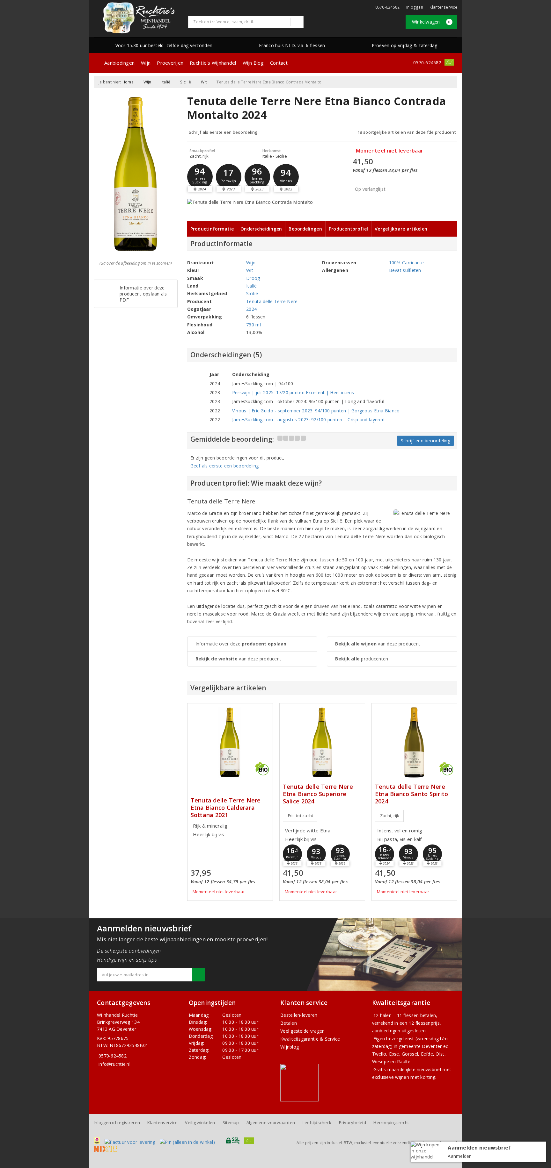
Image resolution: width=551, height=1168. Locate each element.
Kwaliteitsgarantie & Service (310, 1039)
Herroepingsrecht (391, 1122)
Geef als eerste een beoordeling (224, 466)
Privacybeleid (352, 1122)
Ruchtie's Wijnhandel (213, 63)
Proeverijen (170, 63)
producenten (361, 659)
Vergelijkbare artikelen (401, 229)
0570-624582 (387, 7)
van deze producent (238, 659)
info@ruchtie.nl (114, 1064)
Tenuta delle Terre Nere (272, 301)
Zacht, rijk (390, 815)
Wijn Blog (253, 63)
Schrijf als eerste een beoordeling (223, 132)
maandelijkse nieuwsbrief (414, 1069)
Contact (279, 63)
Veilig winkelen (200, 1122)
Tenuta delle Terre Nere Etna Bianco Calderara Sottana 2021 (226, 808)
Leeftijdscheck (317, 1122)
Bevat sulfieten (405, 270)
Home (128, 82)
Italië (166, 82)
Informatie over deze (241, 644)
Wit (204, 82)
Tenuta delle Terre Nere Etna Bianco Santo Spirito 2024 (411, 794)
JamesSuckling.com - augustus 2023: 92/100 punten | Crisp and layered (308, 420)
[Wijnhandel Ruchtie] (138, 17)
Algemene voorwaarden (270, 1122)
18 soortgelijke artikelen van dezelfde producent (406, 132)
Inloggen (414, 7)
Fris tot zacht (300, 815)
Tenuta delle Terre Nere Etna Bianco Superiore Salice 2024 (318, 794)
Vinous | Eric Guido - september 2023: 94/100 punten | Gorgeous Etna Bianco (316, 411)
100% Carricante (406, 263)
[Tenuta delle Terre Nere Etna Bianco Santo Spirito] (414, 742)
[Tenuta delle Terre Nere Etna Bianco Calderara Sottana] (230, 742)
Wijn (146, 63)
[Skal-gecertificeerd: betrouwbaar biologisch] (449, 62)
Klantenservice (443, 7)
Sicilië (185, 82)
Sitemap (231, 1122)
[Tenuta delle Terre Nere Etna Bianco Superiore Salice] (322, 742)
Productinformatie (212, 229)
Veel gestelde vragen (302, 1031)
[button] (200, 176)
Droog (253, 278)
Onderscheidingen (261, 229)
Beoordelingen (305, 229)
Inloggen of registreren (117, 1122)
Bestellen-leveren (299, 1015)
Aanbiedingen (119, 63)
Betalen (288, 1023)
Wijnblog (289, 1047)
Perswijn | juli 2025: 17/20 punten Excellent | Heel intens (293, 392)
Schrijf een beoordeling (425, 441)
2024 (251, 309)
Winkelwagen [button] (431, 22)
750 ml (253, 325)
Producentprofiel (348, 229)
